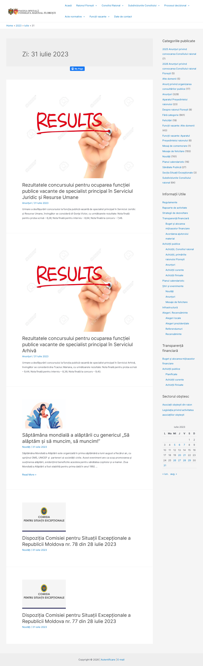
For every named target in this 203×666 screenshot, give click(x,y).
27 (179, 460)
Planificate (171, 374)
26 (174, 460)
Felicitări (167, 120)
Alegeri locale (173, 318)
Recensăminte (174, 334)
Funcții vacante (98, 16)
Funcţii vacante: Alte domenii (178, 125)
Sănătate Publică (171, 167)
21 (184, 455)
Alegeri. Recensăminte (175, 312)
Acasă (68, 5)
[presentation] (95, 5)
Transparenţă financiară (175, 218)
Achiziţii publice (171, 243)
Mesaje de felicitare (173, 151)
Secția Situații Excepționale (177, 172)
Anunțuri (170, 264)
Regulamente (169, 202)
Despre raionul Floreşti (175, 109)
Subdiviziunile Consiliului (142, 5)
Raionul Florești (85, 5)
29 (189, 460)
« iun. (165, 473)
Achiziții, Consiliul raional (180, 249)
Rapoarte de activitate (174, 207)
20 (179, 455)
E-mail (120, 659)
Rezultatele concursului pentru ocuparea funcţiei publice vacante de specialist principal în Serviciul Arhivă (77, 344)
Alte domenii (169, 78)
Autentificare (108, 659)
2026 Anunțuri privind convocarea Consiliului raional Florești (179, 68)
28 (184, 460)
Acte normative (73, 16)
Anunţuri (27, 202)
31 (165, 465)
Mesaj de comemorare (174, 145)
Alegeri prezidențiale (177, 323)
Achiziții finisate (174, 275)
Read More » (29, 474)
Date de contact (123, 16)
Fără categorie (170, 114)
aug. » (173, 473)
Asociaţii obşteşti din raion (177, 404)
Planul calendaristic (173, 161)
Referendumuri (174, 328)
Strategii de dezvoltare (175, 212)
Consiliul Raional (111, 5)
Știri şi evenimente (172, 286)
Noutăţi (26, 446)
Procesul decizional (175, 5)
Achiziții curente (175, 269)
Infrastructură (170, 307)
